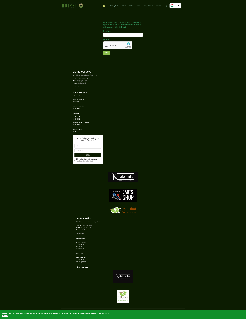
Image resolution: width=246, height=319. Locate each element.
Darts (138, 6)
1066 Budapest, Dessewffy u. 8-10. (86, 75)
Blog (165, 6)
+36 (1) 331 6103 (83, 79)
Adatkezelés (76, 87)
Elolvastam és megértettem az (86, 160)
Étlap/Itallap (147, 6)
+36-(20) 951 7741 (82, 81)
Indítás (107, 53)
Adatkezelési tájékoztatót (84, 161)
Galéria (158, 6)
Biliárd (131, 6)
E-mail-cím (107, 31)
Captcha (106, 39)
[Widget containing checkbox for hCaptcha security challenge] (117, 45)
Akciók (123, 6)
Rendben (5, 316)
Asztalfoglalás (113, 6)
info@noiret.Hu (81, 83)
